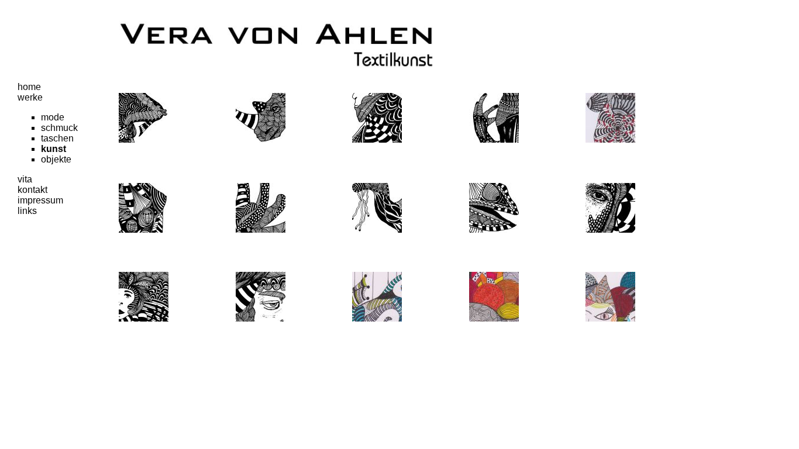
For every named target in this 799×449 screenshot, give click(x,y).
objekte (56, 159)
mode (52, 117)
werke (30, 97)
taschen (57, 138)
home (29, 87)
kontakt (32, 190)
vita (25, 179)
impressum (40, 200)
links (27, 211)
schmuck (59, 128)
